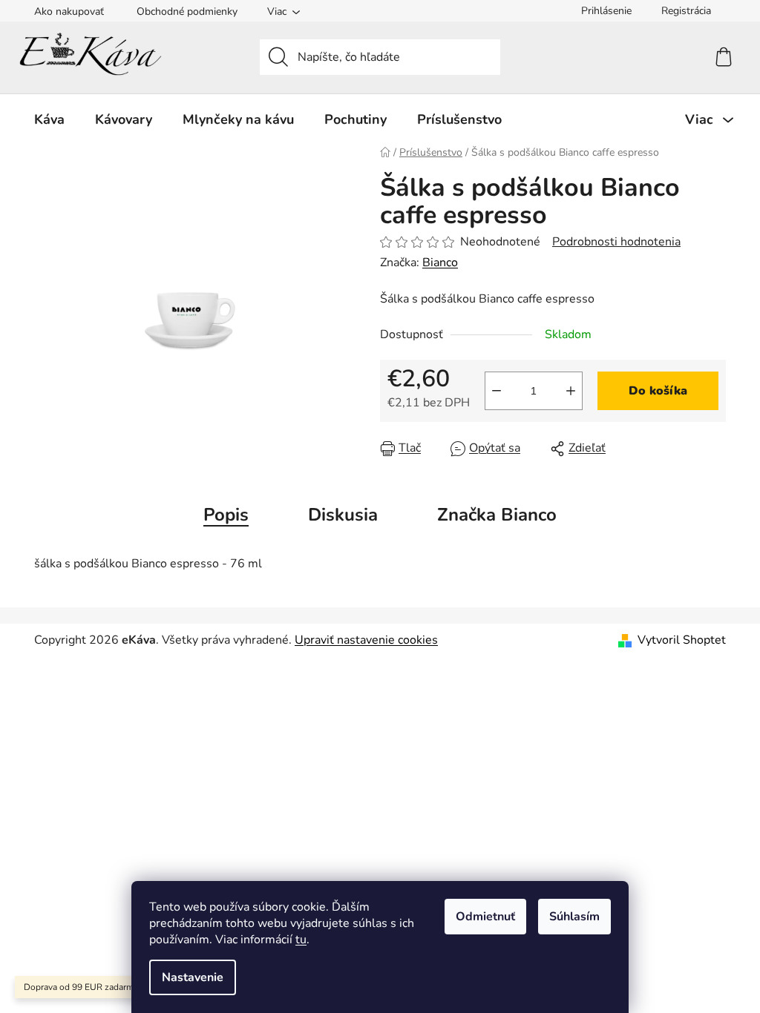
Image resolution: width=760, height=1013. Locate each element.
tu (301, 939)
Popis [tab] (226, 515)
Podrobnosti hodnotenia (616, 242)
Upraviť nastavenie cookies (366, 640)
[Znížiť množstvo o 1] (496, 390)
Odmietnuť (485, 916)
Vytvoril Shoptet (682, 640)
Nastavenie (192, 977)
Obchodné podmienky (187, 11)
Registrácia (686, 11)
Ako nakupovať (69, 11)
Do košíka (658, 391)
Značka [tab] (497, 515)
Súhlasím (574, 916)
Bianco (440, 262)
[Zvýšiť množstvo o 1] (571, 390)
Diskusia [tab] (343, 515)
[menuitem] (49, 119)
